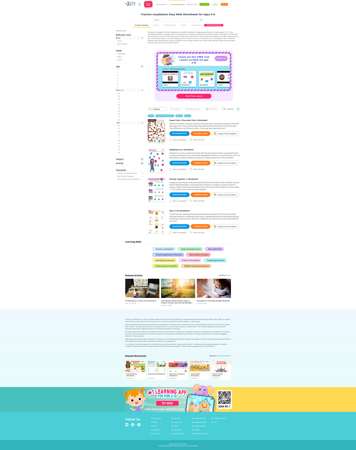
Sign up (224, 4)
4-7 (119, 117)
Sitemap (176, 426)
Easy (118, 38)
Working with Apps (200, 422)
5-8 (119, 132)
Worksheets (157, 418)
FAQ (215, 422)
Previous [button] (123, 292)
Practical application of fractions (169, 254)
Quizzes (183, 25)
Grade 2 (119, 60)
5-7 (119, 129)
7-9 (119, 149)
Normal (119, 41)
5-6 (119, 126)
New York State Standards (125, 176)
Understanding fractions (191, 249)
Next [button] (232, 292)
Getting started (178, 433)
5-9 (119, 135)
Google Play (178, 422)
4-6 (119, 114)
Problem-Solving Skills (191, 260)
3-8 (119, 105)
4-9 (119, 123)
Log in (215, 4)
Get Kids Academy (200, 426)
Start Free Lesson (194, 96)
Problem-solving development (196, 266)
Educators (162, 4)
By (150, 109)
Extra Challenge (122, 44)
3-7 (119, 102)
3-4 (119, 93)
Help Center (177, 430)
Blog (155, 426)
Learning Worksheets (223, 356)
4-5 (119, 111)
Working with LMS (199, 418)
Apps (155, 422)
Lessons (156, 25)
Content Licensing (220, 418)
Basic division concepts (199, 254)
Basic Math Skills (215, 249)
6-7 (119, 137)
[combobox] (159, 109)
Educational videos (170, 25)
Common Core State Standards (127, 173)
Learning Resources (177, 4)
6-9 (119, 143)
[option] (142, 292)
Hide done (230, 109)
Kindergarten (121, 54)
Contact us (157, 433)
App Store (177, 418)
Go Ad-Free (204, 4)
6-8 (119, 140)
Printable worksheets (141, 25)
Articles (228, 275)
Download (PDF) (179, 133)
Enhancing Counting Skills (166, 266)
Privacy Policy (182, 444)
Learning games (196, 25)
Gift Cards (193, 4)
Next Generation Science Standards (128, 179)
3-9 (119, 108)
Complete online (200, 133)
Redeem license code (201, 433)
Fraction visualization (164, 249)
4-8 (119, 120)
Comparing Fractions (215, 260)
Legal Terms (173, 444)
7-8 (119, 146)
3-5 (119, 96)
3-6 (119, 99)
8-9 (119, 152)
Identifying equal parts (165, 260)
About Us (157, 430)
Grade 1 (119, 57)
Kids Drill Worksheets (214, 25)
